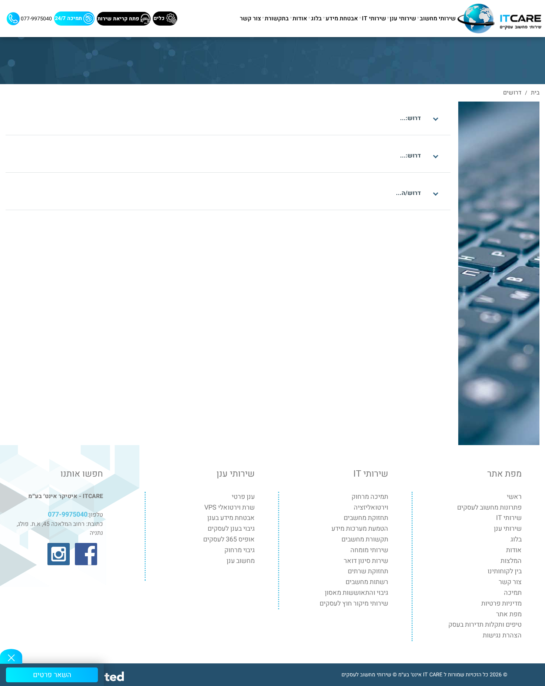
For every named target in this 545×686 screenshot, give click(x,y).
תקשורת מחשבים (364, 539)
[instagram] (58, 554)
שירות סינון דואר (366, 561)
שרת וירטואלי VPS (229, 508)
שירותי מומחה (369, 550)
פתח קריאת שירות (119, 18)
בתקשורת (277, 18)
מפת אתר (509, 614)
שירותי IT (374, 18)
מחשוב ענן (241, 561)
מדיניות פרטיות (501, 604)
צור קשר (250, 18)
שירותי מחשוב (438, 18)
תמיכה (513, 593)
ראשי (514, 497)
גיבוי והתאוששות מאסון (356, 593)
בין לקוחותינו (505, 571)
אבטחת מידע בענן (231, 518)
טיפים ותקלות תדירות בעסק (485, 625)
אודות (300, 18)
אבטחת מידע (342, 18)
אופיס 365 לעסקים (229, 539)
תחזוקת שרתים (368, 571)
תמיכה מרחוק (369, 497)
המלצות (511, 561)
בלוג (316, 18)
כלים (159, 18)
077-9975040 (36, 18)
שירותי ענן (403, 18)
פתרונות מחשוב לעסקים (489, 508)
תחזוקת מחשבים (366, 518)
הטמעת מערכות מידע (359, 529)
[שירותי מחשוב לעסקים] (499, 18)
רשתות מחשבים (367, 582)
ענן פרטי (243, 497)
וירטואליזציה (371, 508)
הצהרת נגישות (502, 635)
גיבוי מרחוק (239, 550)
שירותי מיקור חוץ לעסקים (354, 604)
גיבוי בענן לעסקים (231, 529)
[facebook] (86, 554)
